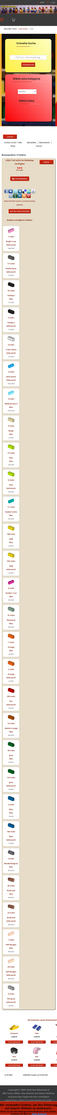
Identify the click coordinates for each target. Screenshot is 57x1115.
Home (7, 142)
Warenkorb (44, 142)
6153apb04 (14, 1033)
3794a (37, 1033)
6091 (36, 1056)
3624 (14, 1056)
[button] (50, 2)
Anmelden (31, 142)
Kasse (39, 145)
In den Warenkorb (20, 179)
